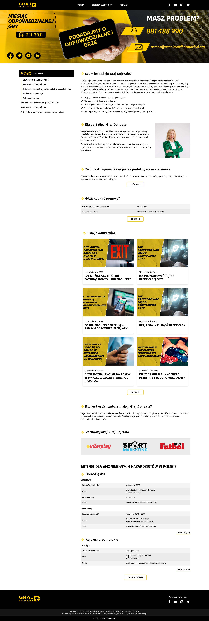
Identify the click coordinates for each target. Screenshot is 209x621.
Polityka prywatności (178, 597)
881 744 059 (130, 498)
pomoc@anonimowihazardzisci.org (150, 211)
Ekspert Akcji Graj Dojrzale (34, 84)
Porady (81, 5)
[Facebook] (169, 5)
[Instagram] (181, 5)
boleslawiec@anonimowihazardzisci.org (141, 502)
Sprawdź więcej (135, 577)
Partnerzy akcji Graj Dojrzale (33, 107)
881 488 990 (142, 207)
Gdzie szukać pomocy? (102, 5)
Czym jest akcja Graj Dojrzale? (36, 80)
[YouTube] (175, 5)
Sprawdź (135, 219)
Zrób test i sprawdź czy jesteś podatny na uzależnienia (47, 89)
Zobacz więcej (183, 533)
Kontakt (123, 5)
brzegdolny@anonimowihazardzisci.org (141, 526)
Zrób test (135, 184)
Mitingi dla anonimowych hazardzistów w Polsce (42, 112)
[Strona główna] (27, 5)
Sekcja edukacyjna (31, 98)
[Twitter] (188, 5)
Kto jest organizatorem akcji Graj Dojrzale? (40, 103)
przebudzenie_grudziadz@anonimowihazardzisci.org (146, 563)
